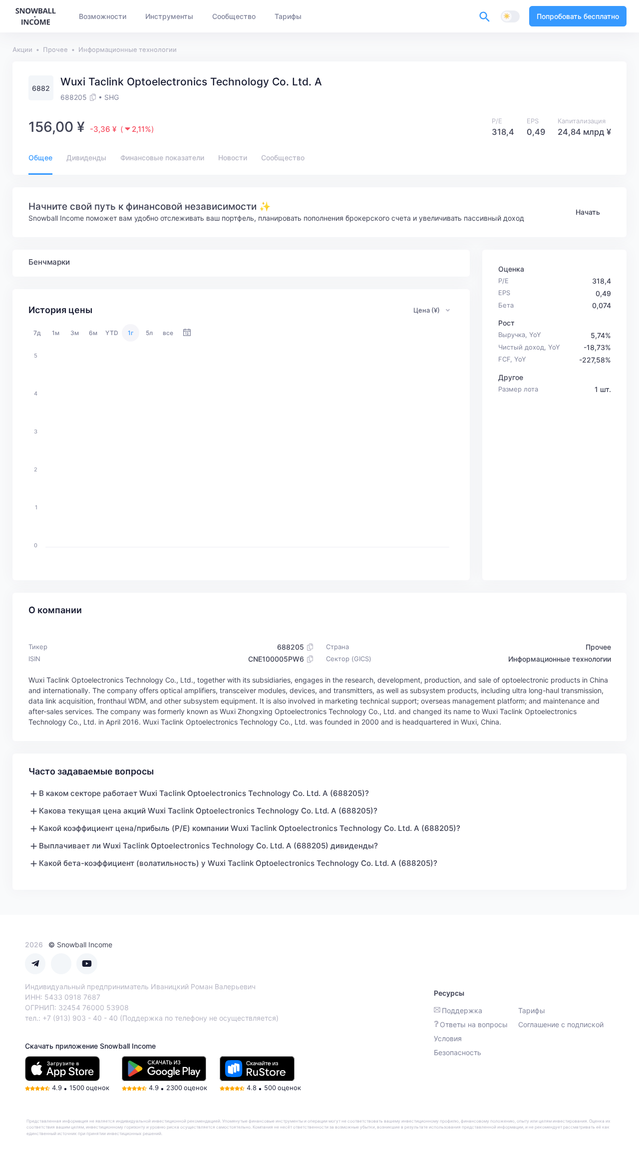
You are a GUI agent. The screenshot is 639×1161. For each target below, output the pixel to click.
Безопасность (457, 1052)
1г (131, 333)
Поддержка (462, 1010)
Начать (588, 212)
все (168, 333)
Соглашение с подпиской (561, 1024)
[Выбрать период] (187, 333)
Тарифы (531, 1010)
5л (149, 333)
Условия (448, 1038)
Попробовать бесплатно (578, 16)
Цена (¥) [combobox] (426, 310)
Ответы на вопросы (474, 1024)
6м (93, 333)
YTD (111, 333)
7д (37, 333)
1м (55, 333)
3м (74, 333)
